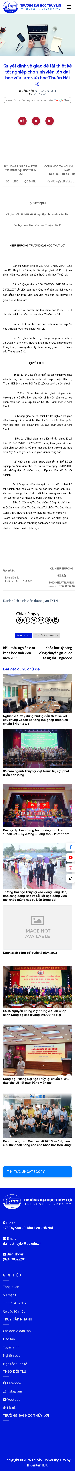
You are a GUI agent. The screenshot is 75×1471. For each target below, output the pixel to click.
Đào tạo (9, 1339)
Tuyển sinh (11, 1347)
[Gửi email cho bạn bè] (41, 620)
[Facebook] (70, 847)
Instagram (14, 1391)
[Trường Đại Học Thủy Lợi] (32, 7)
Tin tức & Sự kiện (15, 1303)
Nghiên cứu (11, 1355)
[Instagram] (70, 867)
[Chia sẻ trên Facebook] (26, 620)
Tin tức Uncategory (46, 635)
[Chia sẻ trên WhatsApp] (19, 620)
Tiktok (11, 1408)
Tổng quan (11, 1287)
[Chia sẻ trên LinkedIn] (55, 620)
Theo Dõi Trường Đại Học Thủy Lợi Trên (29, 100)
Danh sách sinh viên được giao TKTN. (31, 601)
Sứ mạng (9, 1295)
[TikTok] (70, 878)
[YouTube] (70, 857)
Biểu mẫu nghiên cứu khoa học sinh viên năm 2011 (19, 653)
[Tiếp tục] (49, 121)
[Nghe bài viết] (22, 121)
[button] (69, 7)
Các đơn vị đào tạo (17, 1331)
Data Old (40, 93)
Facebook (13, 1383)
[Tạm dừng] (36, 121)
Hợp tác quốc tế (15, 1364)
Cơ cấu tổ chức (14, 1311)
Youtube (13, 1399)
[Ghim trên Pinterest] (48, 620)
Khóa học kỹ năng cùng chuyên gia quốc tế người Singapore (55, 653)
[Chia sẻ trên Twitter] (34, 620)
